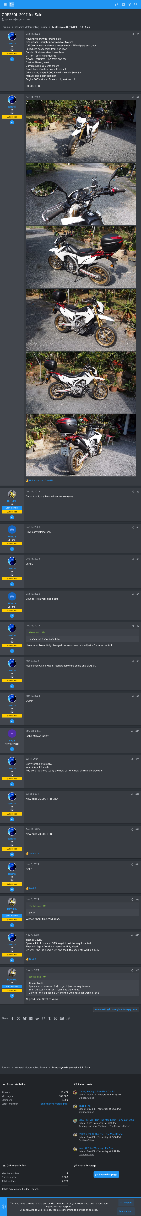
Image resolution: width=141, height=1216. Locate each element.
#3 (138, 491)
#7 (138, 625)
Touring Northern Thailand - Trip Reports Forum (104, 1126)
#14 (137, 864)
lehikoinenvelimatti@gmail (54, 1103)
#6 (138, 594)
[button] (5, 4)
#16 (137, 935)
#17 (137, 970)
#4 (138, 527)
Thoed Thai (85, 1105)
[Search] (136, 4)
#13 (137, 829)
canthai (8, 19)
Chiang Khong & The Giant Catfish (97, 1091)
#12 (137, 794)
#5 (138, 559)
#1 (138, 34)
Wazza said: (35, 632)
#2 (138, 97)
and (41, 480)
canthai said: (35, 906)
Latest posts (85, 1084)
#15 (137, 899)
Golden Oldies (86, 1097)
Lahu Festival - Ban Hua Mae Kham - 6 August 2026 (106, 1119)
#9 (138, 696)
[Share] (133, 34)
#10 (137, 731)
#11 (137, 759)
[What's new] (130, 4)
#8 (138, 661)
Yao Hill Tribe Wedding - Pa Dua (96, 1148)
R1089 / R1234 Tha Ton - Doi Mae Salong (101, 1134)
